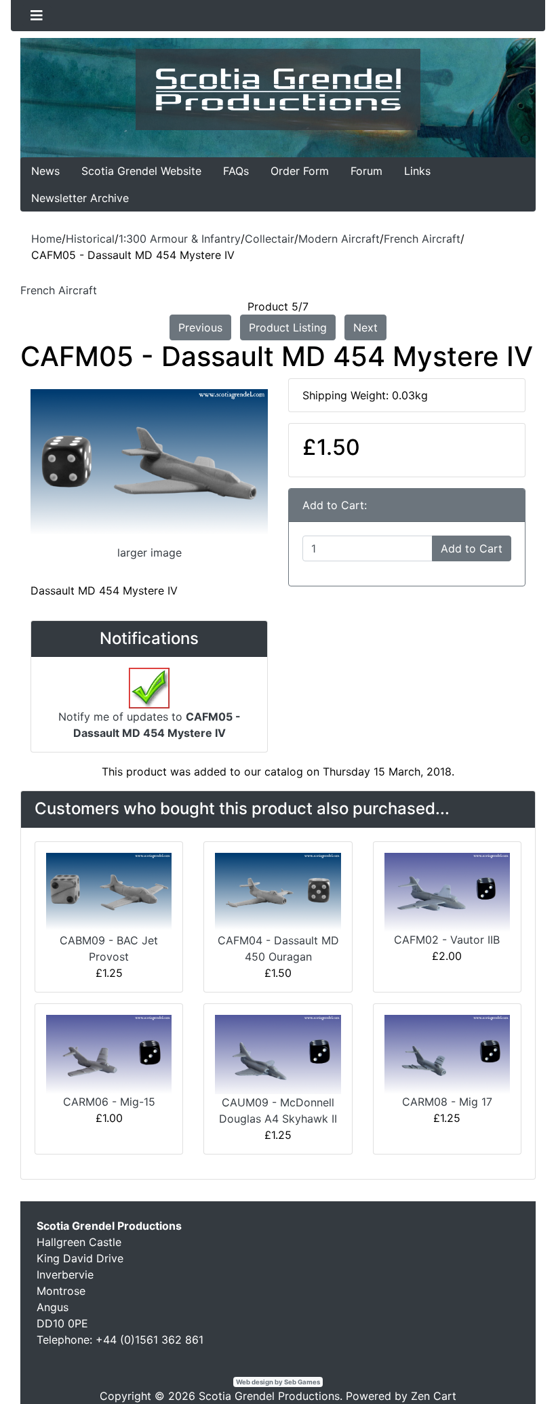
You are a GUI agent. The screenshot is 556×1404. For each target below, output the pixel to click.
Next (365, 327)
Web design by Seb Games (278, 1382)
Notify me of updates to (149, 725)
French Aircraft (422, 238)
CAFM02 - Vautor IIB (447, 939)
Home (46, 238)
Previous (200, 327)
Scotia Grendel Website (141, 171)
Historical (90, 238)
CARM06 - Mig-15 (109, 1101)
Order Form (300, 171)
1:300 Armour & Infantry (180, 238)
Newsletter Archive (80, 198)
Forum (366, 171)
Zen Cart (433, 1396)
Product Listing (288, 327)
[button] (514, 1364)
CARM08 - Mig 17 (447, 1101)
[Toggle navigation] (37, 15)
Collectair (269, 238)
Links (417, 171)
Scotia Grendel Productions (269, 1396)
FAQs (236, 171)
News (45, 171)
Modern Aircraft (339, 238)
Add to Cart (471, 548)
